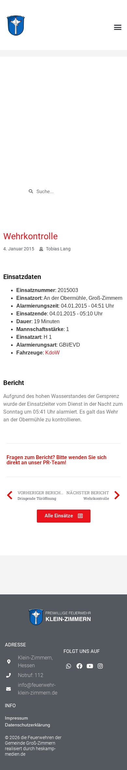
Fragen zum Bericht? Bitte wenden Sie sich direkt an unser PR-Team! (56, 460)
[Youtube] (108, 8)
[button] (118, 27)
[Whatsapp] (86, 8)
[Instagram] (118, 8)
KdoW (52, 352)
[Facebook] (97, 8)
